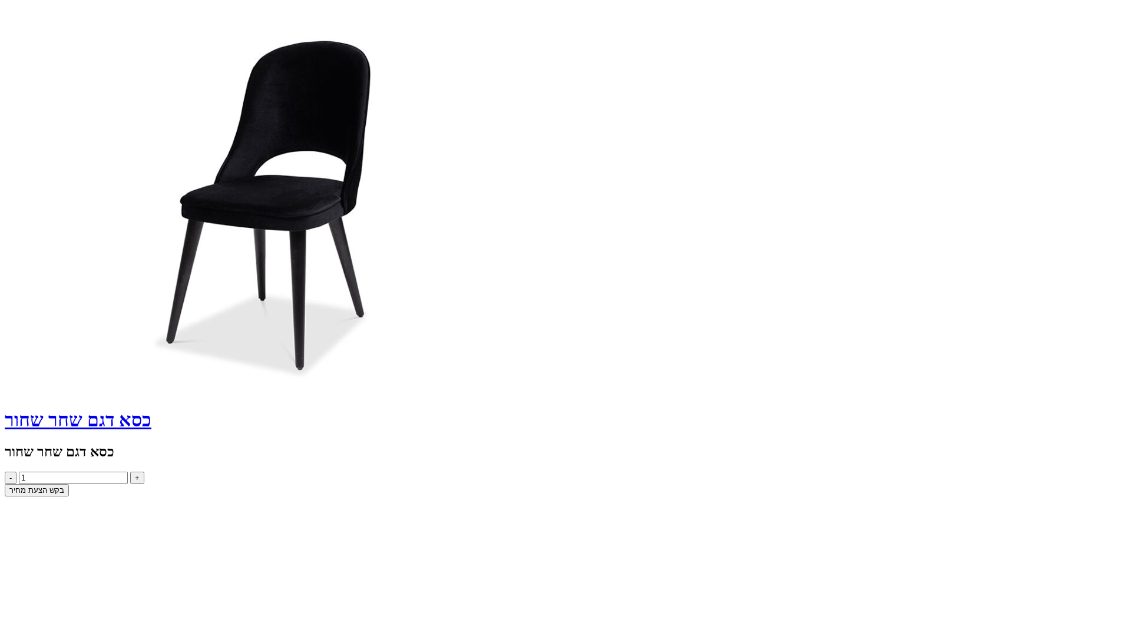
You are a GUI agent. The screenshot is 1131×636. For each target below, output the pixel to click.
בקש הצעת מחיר (36, 490)
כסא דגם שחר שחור (78, 419)
